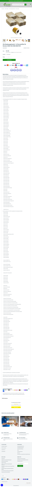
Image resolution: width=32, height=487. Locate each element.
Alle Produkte (6, 8)
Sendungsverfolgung (20, 448)
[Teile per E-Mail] (28, 48)
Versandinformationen (20, 447)
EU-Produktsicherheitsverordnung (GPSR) (7, 470)
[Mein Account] (28, 4)
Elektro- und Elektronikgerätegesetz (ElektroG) (7, 464)
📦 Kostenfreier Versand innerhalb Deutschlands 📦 (16, 0)
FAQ (18, 450)
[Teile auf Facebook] (24, 48)
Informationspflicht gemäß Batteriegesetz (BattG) (7, 469)
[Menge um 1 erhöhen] (11, 57)
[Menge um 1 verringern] (7, 57)
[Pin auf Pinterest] (25, 48)
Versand (12, 52)
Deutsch (3, 475)
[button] (2, 485)
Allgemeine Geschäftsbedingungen (6, 459)
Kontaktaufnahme (20, 451)
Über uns (18, 452)
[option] (25, 4)
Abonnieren (20, 465)
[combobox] (18, 4)
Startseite (3, 8)
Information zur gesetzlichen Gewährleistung (23, 454)
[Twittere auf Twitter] (27, 48)
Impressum (3, 458)
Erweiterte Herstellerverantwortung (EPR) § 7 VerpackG (8, 466)
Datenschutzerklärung (5, 461)
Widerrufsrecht (4, 462)
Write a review (16, 407)
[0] (29, 4)
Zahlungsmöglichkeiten (20, 446)
